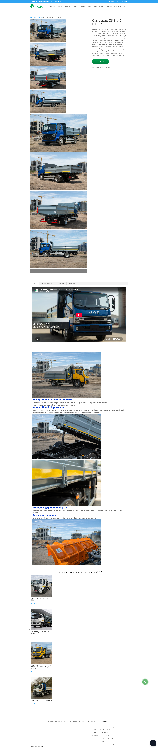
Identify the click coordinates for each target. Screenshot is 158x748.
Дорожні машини (107, 741)
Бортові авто (106, 729)
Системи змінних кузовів (109, 744)
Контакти (109, 6)
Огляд (34, 283)
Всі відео (61, 283)
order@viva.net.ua (75, 721)
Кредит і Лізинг (98, 6)
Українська (112, 1)
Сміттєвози (105, 735)
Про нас (74, 6)
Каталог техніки (63, 6)
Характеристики (47, 283)
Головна (52, 6)
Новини (82, 6)
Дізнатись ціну (100, 61)
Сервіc (89, 6)
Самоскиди (39, 18)
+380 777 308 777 (119, 6)
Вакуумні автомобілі (108, 738)
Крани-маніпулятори (108, 727)
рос (118, 1)
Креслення (72, 283)
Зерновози (105, 732)
